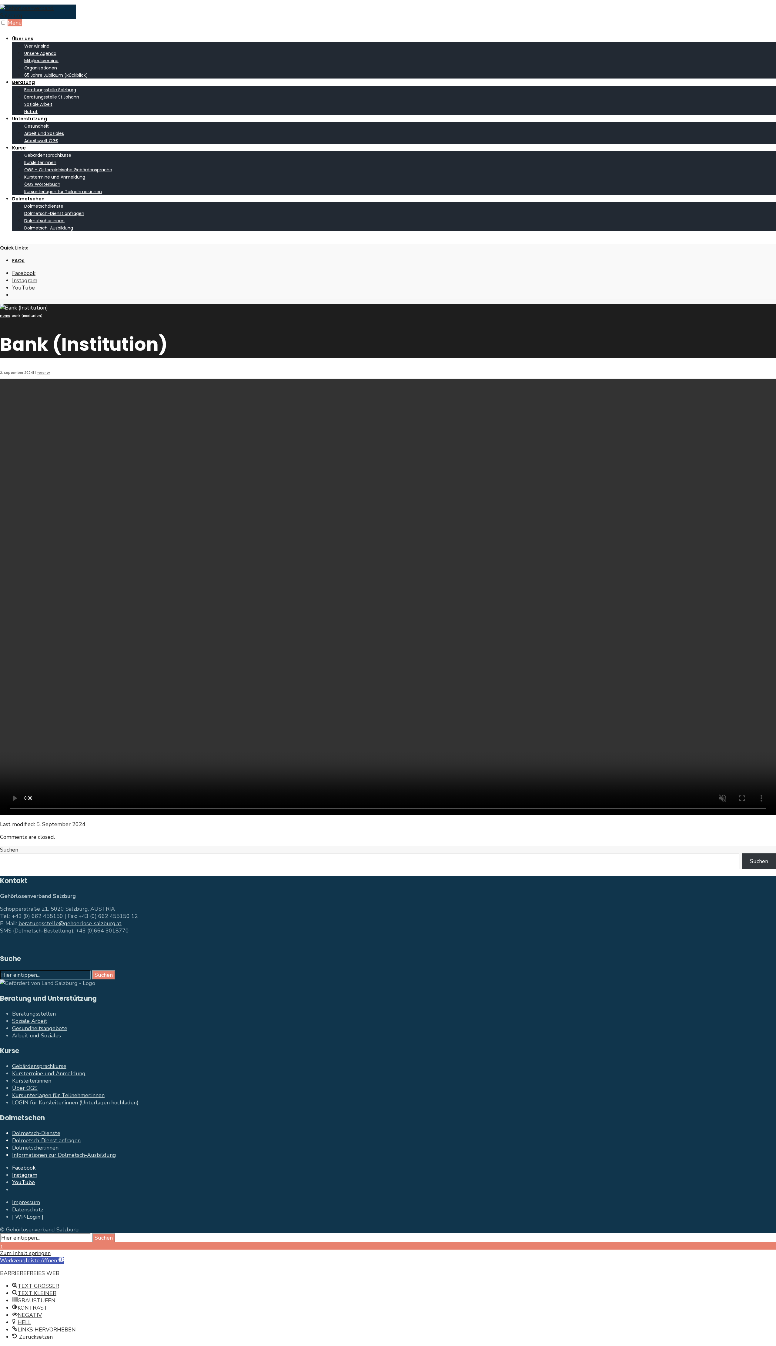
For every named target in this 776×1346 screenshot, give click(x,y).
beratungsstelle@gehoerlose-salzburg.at (70, 923)
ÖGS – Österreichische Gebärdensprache (68, 170)
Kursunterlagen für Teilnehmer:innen (63, 192)
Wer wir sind (36, 46)
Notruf (31, 112)
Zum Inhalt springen (25, 1253)
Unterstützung (29, 119)
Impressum (26, 1202)
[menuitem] (394, 57)
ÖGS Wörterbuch (42, 184)
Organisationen (40, 68)
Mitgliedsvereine (41, 61)
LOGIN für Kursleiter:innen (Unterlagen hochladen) (75, 1102)
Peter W (43, 372)
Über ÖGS (25, 1088)
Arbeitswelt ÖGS (41, 141)
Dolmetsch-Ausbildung (48, 228)
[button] (32, 1260)
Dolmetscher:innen (44, 221)
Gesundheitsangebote (39, 1028)
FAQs (18, 260)
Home (5, 315)
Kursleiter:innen (40, 162)
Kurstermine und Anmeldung (54, 177)
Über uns (22, 38)
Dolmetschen (28, 199)
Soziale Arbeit (38, 104)
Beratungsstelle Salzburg (50, 90)
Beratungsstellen (34, 1013)
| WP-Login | (27, 1216)
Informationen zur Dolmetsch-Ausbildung (64, 1155)
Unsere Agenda (40, 53)
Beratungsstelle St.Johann (51, 97)
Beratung (23, 82)
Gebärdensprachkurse (47, 155)
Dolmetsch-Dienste (36, 1133)
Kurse (19, 148)
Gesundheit (36, 126)
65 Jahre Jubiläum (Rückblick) (56, 75)
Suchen (9, 849)
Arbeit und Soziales (44, 133)
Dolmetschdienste (43, 206)
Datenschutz (27, 1209)
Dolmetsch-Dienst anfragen (54, 213)
